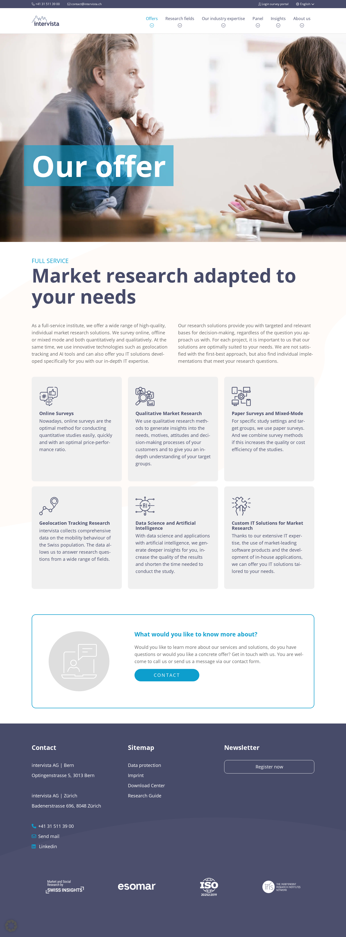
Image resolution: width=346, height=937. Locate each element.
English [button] (305, 4)
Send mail (49, 836)
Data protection (144, 765)
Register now (269, 767)
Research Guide (144, 796)
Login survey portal (275, 4)
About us (302, 18)
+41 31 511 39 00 (47, 4)
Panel (258, 18)
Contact (167, 675)
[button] (11, 926)
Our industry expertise (223, 18)
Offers (152, 18)
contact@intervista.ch (86, 4)
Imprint (136, 775)
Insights (278, 18)
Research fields (179, 18)
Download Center (146, 785)
